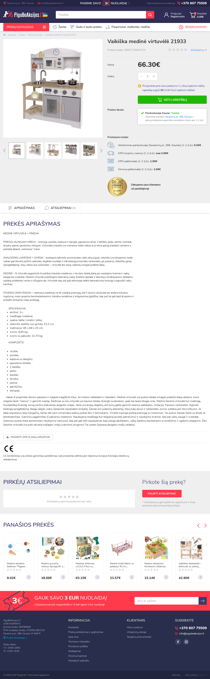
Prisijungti (176, 13)
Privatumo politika (78, 646)
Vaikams (12, 34)
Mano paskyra (135, 627)
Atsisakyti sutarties (78, 660)
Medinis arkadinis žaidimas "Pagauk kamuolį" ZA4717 (16, 565)
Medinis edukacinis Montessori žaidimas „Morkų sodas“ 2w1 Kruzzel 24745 (154, 565)
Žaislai (22, 34)
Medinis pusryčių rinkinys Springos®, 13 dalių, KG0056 (52, 565)
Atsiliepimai (74, 651)
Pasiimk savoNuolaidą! (104, 3)
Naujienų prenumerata (139, 637)
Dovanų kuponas (77, 656)
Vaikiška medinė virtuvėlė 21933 (60, 34)
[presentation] (4, 151)
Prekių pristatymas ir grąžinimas (85, 632)
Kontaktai (73, 627)
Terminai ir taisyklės (79, 641)
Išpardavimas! (196, 27)
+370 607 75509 (194, 3)
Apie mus (73, 637)
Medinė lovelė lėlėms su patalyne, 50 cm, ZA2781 (122, 565)
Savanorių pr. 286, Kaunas (20, 3)
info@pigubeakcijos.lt (52, 3)
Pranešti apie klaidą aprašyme (30, 437)
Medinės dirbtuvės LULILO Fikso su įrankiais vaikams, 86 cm (86, 565)
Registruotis (178, 16)
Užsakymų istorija (136, 632)
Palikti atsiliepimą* (162, 493)
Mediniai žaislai (35, 34)
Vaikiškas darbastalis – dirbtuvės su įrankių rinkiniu (190, 565)
